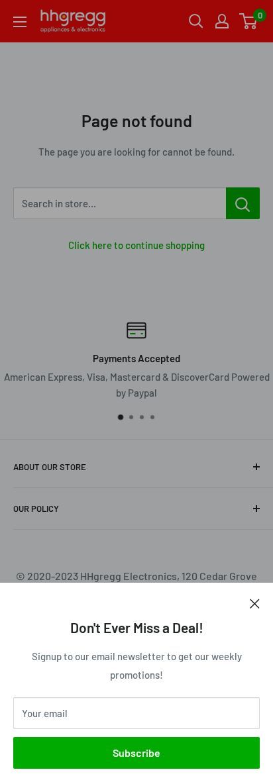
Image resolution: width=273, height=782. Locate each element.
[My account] (222, 21)
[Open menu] (20, 22)
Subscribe (136, 752)
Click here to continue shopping (136, 245)
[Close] (255, 602)
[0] (249, 21)
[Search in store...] (243, 203)
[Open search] (196, 21)
